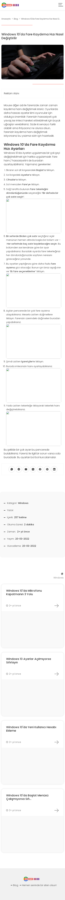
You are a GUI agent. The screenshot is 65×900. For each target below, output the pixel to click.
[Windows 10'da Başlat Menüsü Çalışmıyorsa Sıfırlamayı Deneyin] (56, 810)
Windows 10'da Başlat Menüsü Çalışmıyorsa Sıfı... (27, 797)
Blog (15, 885)
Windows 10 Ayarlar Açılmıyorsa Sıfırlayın (28, 660)
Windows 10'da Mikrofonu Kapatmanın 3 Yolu (24, 592)
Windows (23, 503)
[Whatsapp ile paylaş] (12, 469)
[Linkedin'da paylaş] (54, 469)
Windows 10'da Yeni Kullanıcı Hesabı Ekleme (31, 729)
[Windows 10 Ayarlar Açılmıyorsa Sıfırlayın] (56, 673)
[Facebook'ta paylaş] (40, 469)
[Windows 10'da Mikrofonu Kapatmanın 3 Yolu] (56, 605)
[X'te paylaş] (33, 469)
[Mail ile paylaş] (26, 469)
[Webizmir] (10, 5)
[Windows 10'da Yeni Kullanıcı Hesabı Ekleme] (56, 742)
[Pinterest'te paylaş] (47, 469)
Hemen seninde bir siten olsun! (39, 885)
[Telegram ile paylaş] (19, 469)
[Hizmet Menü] (61, 5)
